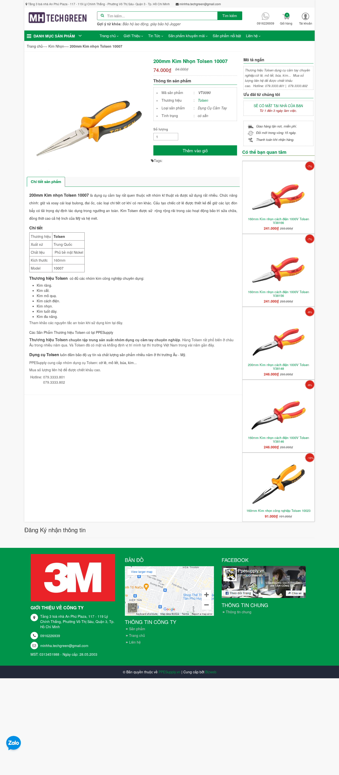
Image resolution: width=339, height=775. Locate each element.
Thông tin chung (238, 611)
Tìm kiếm (229, 15)
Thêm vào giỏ (195, 150)
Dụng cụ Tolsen (44, 354)
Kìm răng (44, 285)
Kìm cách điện (48, 300)
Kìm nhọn (44, 306)
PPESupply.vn (169, 671)
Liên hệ (135, 642)
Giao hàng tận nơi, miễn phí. (276, 126)
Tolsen (203, 100)
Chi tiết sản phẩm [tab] (46, 181)
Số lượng (160, 129)
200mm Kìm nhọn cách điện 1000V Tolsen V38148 (278, 366)
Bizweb (210, 671)
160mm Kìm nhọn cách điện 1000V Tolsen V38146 (278, 439)
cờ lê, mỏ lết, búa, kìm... (118, 362)
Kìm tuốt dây (46, 311)
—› (58, 46)
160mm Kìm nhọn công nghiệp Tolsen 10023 (278, 510)
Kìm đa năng (47, 316)
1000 (58, 268)
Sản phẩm (137, 628)
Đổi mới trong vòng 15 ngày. (276, 132)
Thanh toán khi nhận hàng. (275, 139)
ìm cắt (44, 290)
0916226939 (50, 635)
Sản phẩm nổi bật (227, 35)
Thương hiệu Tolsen (48, 278)
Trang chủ (137, 635)
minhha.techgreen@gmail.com (64, 645)
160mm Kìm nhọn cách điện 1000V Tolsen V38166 (278, 220)
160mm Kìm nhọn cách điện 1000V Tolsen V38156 (278, 293)
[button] (305, 18)
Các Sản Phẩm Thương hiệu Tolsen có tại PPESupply (71, 332)
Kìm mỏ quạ (46, 295)
